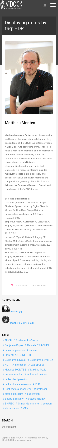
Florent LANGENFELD (17, 355)
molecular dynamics (16, 379)
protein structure (13, 394)
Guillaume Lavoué (15, 360)
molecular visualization (17, 384)
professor (41, 389)
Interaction (20, 364)
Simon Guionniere (28, 403)
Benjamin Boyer (13, 345)
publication (33, 394)
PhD (37, 384)
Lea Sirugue (37, 364)
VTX (25, 408)
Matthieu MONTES (15, 369)
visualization (11, 408)
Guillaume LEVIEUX (41, 360)
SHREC (9, 403)
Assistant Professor (26, 340)
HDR (7, 364)
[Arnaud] (6, 308)
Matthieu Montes (20, 123)
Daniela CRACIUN (37, 345)
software (47, 403)
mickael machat (13, 374)
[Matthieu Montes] (29, 77)
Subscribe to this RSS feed (31, 286)
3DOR (8, 340)
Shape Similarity (14, 398)
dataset (32, 350)
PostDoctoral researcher (18, 389)
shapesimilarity (36, 398)
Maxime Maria (38, 369)
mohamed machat (36, 374)
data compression (14, 350)
